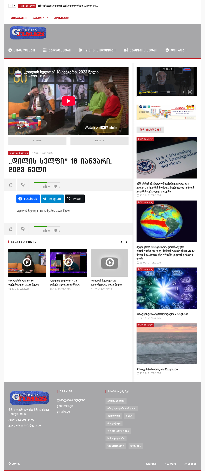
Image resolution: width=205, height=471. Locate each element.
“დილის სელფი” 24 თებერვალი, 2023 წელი (23, 282)
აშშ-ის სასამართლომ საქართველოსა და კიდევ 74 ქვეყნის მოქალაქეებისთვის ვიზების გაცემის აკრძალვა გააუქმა (166, 187)
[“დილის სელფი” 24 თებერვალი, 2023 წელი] (27, 263)
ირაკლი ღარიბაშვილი (122, 408)
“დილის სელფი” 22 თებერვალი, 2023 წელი (106, 282)
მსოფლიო (114, 415)
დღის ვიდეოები (99, 50)
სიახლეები (23, 50)
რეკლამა (40, 18)
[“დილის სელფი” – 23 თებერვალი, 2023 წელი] (68, 263)
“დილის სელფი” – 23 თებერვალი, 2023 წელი (65, 282)
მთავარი (19, 18)
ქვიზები (178, 50)
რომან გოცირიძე (118, 430)
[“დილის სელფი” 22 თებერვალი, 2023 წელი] (110, 263)
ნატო (129, 415)
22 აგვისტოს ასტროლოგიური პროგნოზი (162, 314)
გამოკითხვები (143, 50)
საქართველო (116, 445)
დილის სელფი (19, 152)
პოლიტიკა (114, 423)
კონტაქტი (62, 18)
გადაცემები (59, 50)
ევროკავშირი (116, 400)
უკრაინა (136, 445)
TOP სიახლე (27, 5)
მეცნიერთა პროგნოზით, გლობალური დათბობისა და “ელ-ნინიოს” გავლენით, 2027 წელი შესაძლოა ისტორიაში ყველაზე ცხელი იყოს (68, 5)
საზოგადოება (116, 438)
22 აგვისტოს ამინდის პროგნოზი (157, 369)
